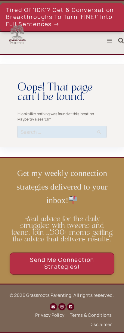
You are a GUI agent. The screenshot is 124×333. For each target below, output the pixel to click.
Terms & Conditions (91, 315)
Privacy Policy (49, 315)
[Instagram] (62, 306)
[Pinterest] (70, 306)
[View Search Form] (121, 40)
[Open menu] (109, 41)
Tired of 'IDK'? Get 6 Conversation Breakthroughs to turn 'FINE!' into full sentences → (60, 17)
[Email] (53, 306)
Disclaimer (100, 324)
